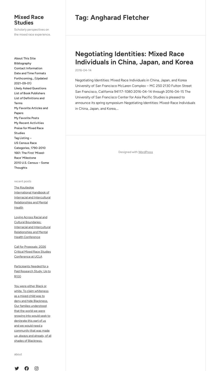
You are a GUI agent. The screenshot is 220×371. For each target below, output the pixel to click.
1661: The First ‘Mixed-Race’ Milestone (29, 155)
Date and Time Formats (30, 73)
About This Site (25, 58)
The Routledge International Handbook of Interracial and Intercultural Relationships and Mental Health (32, 197)
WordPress (145, 152)
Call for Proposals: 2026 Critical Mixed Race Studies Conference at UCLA (32, 251)
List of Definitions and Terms (29, 100)
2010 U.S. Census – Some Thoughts (31, 165)
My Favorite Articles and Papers (31, 110)
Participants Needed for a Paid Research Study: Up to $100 (32, 271)
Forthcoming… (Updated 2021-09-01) (30, 81)
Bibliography (22, 63)
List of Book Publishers (29, 93)
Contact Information (28, 68)
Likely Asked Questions (30, 88)
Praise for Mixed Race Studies (29, 130)
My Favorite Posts (26, 118)
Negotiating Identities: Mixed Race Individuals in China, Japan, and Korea (134, 58)
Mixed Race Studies (29, 20)
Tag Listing (21, 138)
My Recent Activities (29, 123)
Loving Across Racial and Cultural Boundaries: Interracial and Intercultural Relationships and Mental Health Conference (32, 227)
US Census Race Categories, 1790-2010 (30, 145)
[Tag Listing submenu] (31, 138)
